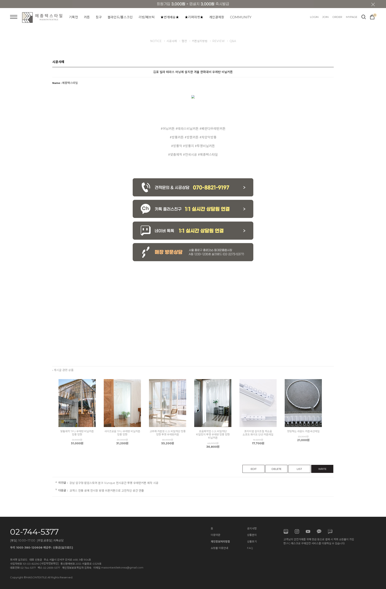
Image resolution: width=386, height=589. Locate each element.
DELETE (276, 468)
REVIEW (218, 41)
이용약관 (215, 534)
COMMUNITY (241, 17)
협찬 (184, 41)
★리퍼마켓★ (194, 17)
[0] (372, 16)
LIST (299, 468)
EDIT (254, 468)
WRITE (322, 468)
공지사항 (252, 528)
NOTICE (156, 41)
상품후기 (252, 541)
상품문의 (252, 534)
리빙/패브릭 (147, 17)
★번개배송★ (169, 17)
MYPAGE (351, 17)
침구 (99, 17)
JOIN (325, 17)
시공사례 (171, 41)
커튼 (87, 17)
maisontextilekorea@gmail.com (122, 567)
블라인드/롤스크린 (120, 17)
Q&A (233, 41)
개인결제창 (216, 17)
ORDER (337, 17)
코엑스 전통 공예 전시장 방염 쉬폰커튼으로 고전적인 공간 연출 (107, 490)
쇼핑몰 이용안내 (219, 548)
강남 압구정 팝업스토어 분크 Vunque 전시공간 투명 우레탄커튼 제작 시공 (114, 483)
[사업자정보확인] (49, 563)
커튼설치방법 (199, 41)
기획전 (73, 17)
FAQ (250, 548)
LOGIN (314, 17)
